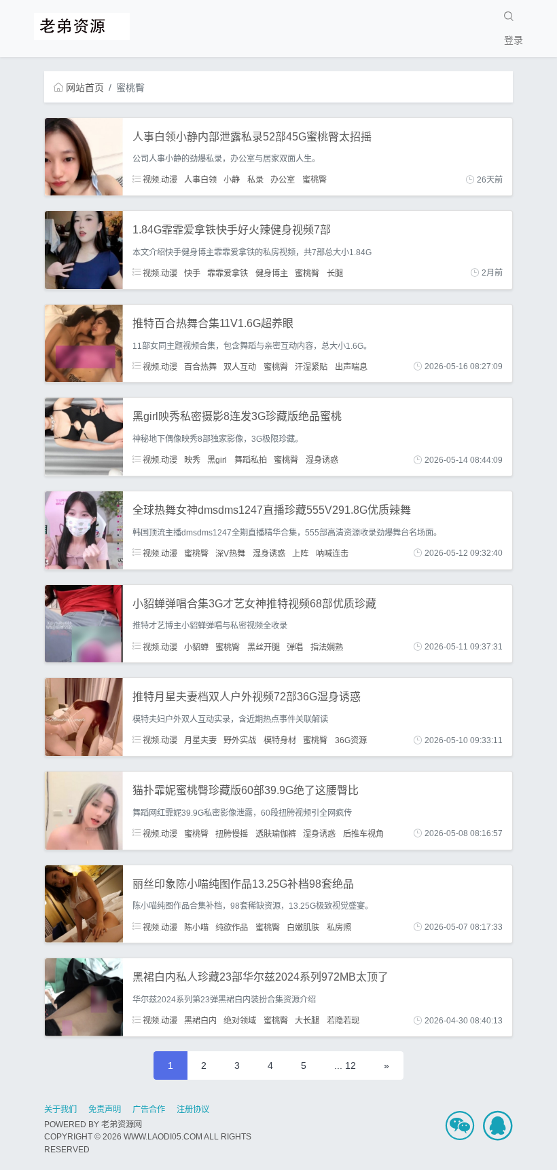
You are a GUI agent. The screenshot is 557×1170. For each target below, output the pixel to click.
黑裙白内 (200, 1020)
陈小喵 (196, 927)
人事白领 (200, 180)
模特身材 (280, 740)
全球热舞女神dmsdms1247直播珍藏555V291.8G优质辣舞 (271, 510)
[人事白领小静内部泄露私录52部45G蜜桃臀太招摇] (84, 156)
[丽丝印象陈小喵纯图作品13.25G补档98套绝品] (84, 903)
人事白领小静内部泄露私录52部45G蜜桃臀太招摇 (252, 137)
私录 (255, 180)
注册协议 (193, 1109)
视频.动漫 (159, 180)
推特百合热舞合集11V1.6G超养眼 (212, 323)
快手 (192, 273)
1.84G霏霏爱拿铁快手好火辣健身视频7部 (231, 229)
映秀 (192, 460)
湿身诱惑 (322, 460)
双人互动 (239, 366)
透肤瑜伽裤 (275, 833)
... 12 (345, 1065)
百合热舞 (200, 366)
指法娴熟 (326, 647)
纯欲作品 (231, 927)
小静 (231, 180)
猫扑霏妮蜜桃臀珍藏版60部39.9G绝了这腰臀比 (245, 790)
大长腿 (307, 1020)
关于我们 (60, 1109)
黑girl (217, 460)
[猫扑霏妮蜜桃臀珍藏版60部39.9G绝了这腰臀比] (84, 809)
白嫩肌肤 (303, 927)
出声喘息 (351, 366)
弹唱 (295, 647)
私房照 (339, 927)
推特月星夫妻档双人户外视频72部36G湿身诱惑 (246, 696)
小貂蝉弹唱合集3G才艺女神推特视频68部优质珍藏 (254, 603)
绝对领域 (239, 1020)
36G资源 (351, 740)
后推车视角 (363, 833)
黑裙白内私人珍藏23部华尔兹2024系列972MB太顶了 (260, 977)
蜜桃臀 (314, 180)
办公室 (282, 180)
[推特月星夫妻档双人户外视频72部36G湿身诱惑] (84, 716)
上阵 (300, 553)
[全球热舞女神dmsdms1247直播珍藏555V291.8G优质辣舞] (84, 529)
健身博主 (271, 273)
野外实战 (239, 740)
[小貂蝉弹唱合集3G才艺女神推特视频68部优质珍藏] (84, 623)
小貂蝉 (196, 647)
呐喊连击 (332, 553)
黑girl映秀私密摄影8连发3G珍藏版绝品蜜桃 (237, 416)
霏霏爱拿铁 (227, 273)
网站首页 (85, 87)
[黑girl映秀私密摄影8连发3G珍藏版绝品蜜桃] (84, 436)
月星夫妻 (200, 740)
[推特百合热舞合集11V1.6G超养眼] (84, 342)
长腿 (335, 273)
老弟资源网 (121, 1124)
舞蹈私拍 (250, 460)
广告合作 (148, 1109)
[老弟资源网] (82, 25)
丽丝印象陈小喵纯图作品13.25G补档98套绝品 (243, 884)
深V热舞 (230, 553)
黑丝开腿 (263, 647)
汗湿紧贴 (311, 366)
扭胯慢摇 (231, 833)
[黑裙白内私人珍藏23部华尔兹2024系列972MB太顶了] (84, 996)
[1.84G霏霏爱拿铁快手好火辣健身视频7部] (84, 249)
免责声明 (104, 1109)
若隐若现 (343, 1020)
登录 (513, 40)
